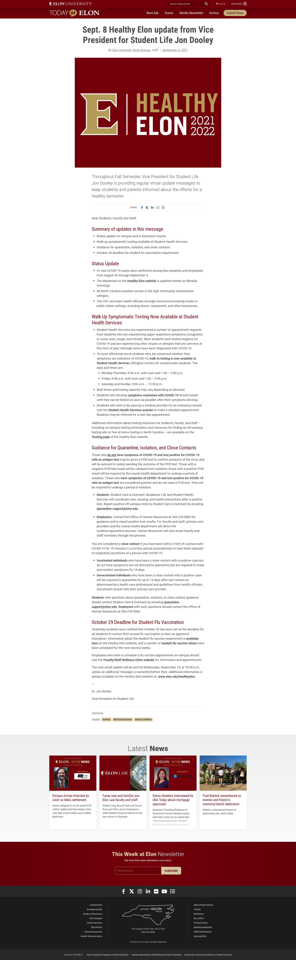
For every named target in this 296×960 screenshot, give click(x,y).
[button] (239, 4)
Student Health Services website (130, 410)
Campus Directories (92, 913)
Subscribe (171, 870)
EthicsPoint (96, 927)
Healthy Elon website (141, 281)
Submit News (235, 13)
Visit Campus (95, 918)
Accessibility (200, 936)
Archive (214, 13)
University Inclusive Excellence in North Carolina (208, 954)
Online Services (94, 922)
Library (197, 909)
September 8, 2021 (175, 50)
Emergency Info (94, 909)
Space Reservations (203, 904)
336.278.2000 (148, 932)
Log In (222, 3)
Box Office (199, 918)
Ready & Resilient (143, 719)
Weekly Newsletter (191, 13)
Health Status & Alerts (91, 936)
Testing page (101, 437)
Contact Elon (96, 904)
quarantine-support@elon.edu (117, 508)
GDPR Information (203, 931)
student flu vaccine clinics (179, 643)
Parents (106, 719)
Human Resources (93, 931)
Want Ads (152, 13)
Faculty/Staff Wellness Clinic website (128, 660)
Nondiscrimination (203, 927)
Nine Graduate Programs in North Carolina (107, 954)
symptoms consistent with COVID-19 (153, 395)
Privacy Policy (201, 922)
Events (169, 13)
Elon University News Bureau (131, 50)
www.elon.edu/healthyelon (176, 676)
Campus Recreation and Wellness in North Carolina (156, 954)
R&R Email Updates (122, 719)
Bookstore (199, 913)
